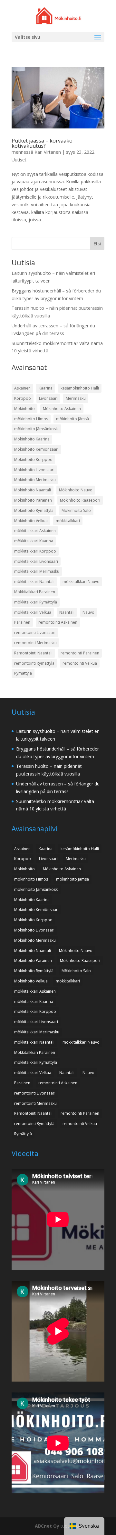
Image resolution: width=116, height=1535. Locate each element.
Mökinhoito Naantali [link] (32, 490)
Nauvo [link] (88, 612)
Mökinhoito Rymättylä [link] (33, 510)
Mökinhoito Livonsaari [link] (34, 469)
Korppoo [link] (22, 398)
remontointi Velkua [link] (80, 663)
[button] (97, 37)
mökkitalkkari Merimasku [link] (36, 571)
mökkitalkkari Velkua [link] (32, 612)
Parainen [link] (22, 622)
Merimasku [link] (76, 398)
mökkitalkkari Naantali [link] (34, 581)
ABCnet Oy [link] (47, 1526)
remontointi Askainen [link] (57, 622)
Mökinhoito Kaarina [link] (32, 439)
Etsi (97, 244)
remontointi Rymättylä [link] (34, 663)
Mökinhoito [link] (24, 408)
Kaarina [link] (46, 388)
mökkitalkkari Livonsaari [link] (36, 561)
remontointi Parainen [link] (80, 653)
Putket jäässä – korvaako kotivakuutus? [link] (42, 143)
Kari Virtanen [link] (47, 152)
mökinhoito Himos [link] (31, 419)
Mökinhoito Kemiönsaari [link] (36, 449)
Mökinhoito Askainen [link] (62, 408)
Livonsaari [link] (48, 398)
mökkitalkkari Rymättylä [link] (35, 602)
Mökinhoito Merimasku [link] (35, 479)
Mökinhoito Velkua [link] (31, 520)
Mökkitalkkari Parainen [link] (34, 592)
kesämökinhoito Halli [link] (80, 388)
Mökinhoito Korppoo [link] (33, 459)
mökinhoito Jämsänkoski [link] (36, 428)
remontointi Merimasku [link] (35, 642)
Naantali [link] (66, 612)
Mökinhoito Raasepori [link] (80, 500)
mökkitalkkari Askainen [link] (35, 530)
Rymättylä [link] (23, 673)
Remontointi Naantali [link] (33, 653)
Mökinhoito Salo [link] (76, 510)
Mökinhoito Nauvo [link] (75, 490)
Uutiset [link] (19, 160)
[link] (59, 15)
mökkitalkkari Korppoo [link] (35, 551)
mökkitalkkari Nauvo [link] (81, 581)
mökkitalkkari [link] (68, 520)
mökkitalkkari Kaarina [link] (33, 541)
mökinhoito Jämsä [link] (72, 419)
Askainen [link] (22, 388)
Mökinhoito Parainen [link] (33, 500)
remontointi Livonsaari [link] (34, 632)
